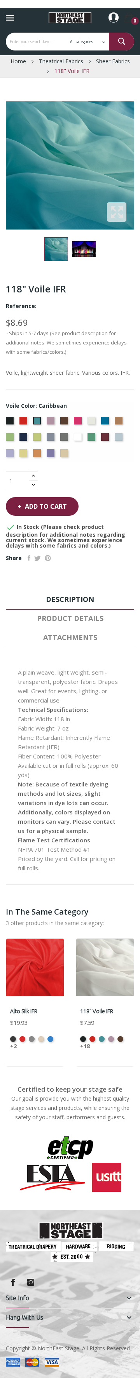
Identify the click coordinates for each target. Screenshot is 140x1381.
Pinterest (48, 558)
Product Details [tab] (70, 618)
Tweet (37, 558)
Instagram (31, 1282)
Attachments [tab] (70, 637)
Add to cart (46, 506)
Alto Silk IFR (23, 1011)
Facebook (13, 1282)
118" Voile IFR (96, 1011)
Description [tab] (70, 599)
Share (29, 558)
